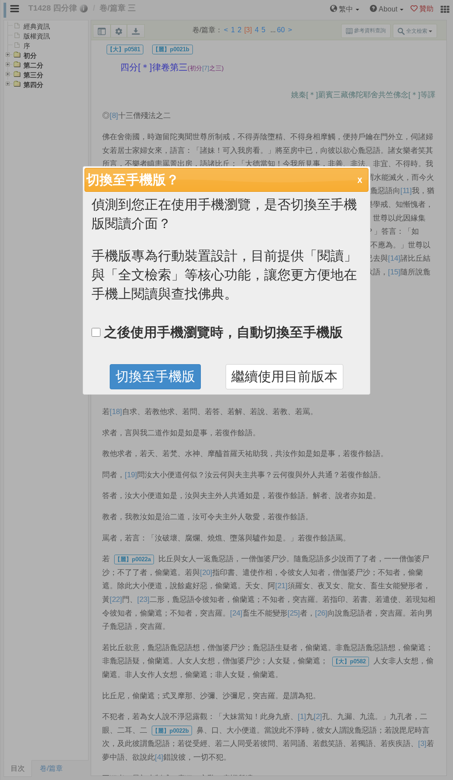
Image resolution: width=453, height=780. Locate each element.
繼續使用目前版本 (284, 376)
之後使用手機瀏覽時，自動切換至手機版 (221, 332)
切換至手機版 (155, 376)
